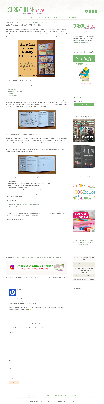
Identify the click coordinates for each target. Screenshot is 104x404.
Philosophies (58, 395)
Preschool (53, 22)
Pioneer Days (12, 93)
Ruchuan (76, 276)
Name (10, 353)
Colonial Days (13, 89)
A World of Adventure (88, 279)
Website (11, 368)
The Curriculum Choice (25, 10)
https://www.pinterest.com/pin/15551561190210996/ (22, 301)
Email (10, 360)
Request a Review (70, 395)
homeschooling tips (78, 42)
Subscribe (84, 104)
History (22, 22)
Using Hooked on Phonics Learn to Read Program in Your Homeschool (85, 270)
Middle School (44, 22)
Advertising (32, 395)
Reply (10, 313)
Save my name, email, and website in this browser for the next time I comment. (29, 378)
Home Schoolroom (33, 215)
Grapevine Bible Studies (87, 276)
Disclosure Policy (44, 395)
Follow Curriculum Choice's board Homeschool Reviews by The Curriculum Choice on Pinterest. (83, 242)
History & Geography (32, 22)
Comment (11, 332)
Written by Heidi (59, 257)
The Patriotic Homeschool (16, 206)
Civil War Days (13, 95)
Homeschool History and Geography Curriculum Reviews (24, 204)
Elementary (15, 22)
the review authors (80, 40)
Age (8, 22)
